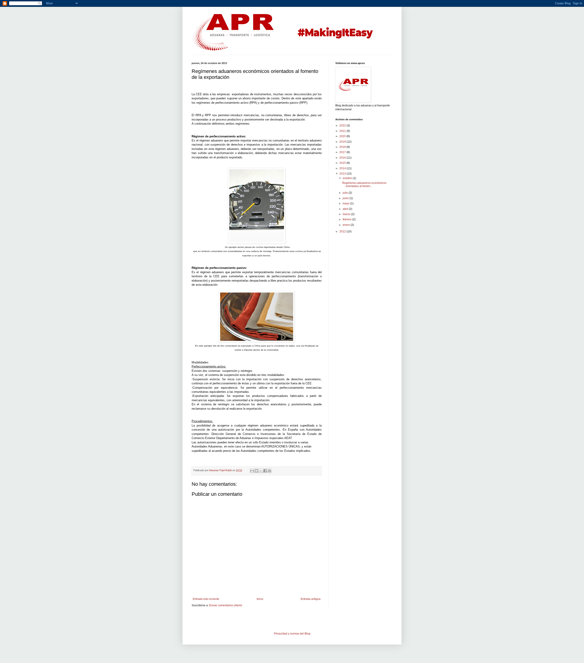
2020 (343, 136)
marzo (347, 214)
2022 (343, 125)
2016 (343, 157)
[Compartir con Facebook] (265, 470)
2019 (343, 141)
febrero (347, 219)
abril (346, 209)
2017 (343, 152)
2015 (343, 162)
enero (347, 224)
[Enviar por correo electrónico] (252, 470)
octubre (348, 178)
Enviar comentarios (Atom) (225, 605)
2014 (343, 168)
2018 (343, 147)
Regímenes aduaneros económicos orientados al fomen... (364, 184)
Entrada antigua (311, 599)
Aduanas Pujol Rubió (220, 470)
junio (346, 198)
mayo (346, 203)
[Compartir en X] (260, 470)
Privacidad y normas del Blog (292, 633)
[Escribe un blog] (256, 470)
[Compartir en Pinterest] (269, 470)
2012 (343, 231)
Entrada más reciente (206, 599)
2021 (343, 131)
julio (346, 192)
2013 (343, 173)
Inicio (260, 599)
